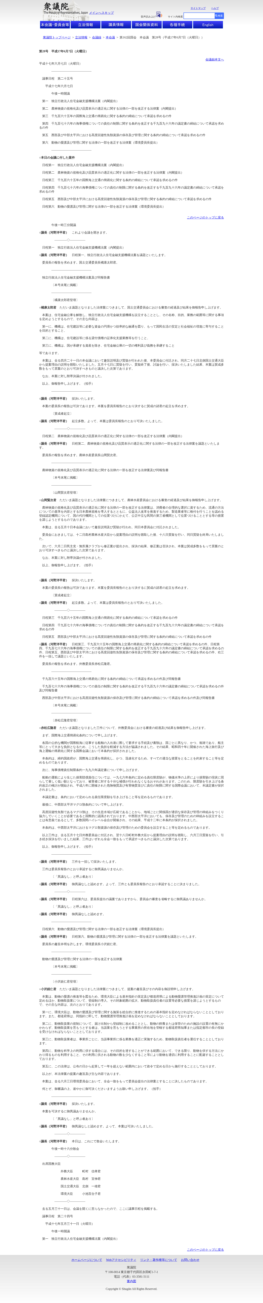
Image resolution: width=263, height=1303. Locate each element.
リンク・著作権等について (158, 1259)
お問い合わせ (190, 1259)
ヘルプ (215, 8)
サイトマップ (198, 8)
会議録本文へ (214, 59)
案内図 (131, 1281)
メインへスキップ (101, 12)
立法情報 (81, 37)
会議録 (96, 37)
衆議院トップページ (57, 37)
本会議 (110, 37)
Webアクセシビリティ (121, 1259)
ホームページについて (86, 1259)
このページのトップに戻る (205, 217)
